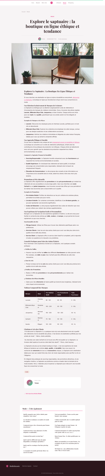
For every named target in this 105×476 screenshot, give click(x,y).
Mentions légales (26, 466)
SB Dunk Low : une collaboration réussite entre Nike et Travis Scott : (67, 449)
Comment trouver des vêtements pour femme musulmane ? (36, 426)
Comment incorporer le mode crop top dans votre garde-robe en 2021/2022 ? (67, 431)
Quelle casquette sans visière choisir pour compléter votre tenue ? (35, 415)
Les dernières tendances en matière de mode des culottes (36, 420)
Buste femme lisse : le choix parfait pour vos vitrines (67, 437)
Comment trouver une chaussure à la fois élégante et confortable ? (35, 431)
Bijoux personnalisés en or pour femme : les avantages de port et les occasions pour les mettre (67, 443)
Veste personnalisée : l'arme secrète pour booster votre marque (66, 415)
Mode (64, 2)
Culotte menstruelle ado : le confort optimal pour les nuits (67, 420)
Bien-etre (44, 2)
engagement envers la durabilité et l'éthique (65, 142)
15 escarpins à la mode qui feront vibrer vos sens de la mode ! (35, 451)
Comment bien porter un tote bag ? (33, 436)
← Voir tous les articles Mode (32, 393)
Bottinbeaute (15, 466)
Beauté (38, 2)
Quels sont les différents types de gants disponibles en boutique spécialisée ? (34, 440)
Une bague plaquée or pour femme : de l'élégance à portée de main (66, 426)
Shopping (71, 2)
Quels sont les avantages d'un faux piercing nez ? (35, 446)
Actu (33, 2)
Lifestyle (58, 2)
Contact (35, 466)
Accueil (23, 11)
